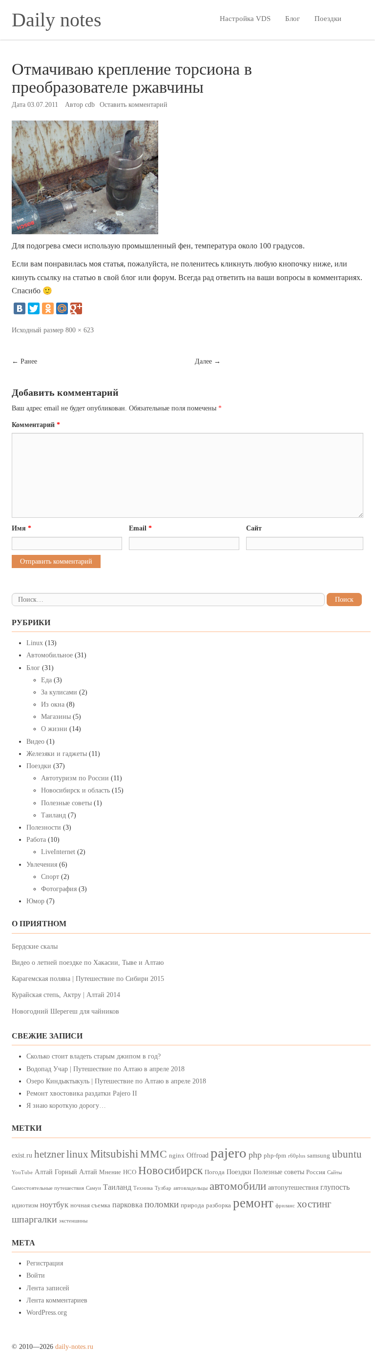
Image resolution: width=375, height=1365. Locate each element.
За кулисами (59, 692)
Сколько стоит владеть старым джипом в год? (93, 1056)
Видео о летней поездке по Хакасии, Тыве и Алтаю (88, 962)
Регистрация (44, 1263)
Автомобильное (49, 655)
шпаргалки (34, 1219)
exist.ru (22, 1155)
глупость (335, 1187)
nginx (177, 1155)
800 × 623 (79, 330)
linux (77, 1154)
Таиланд (53, 815)
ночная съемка (90, 1205)
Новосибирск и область (75, 790)
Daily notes (57, 20)
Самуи (93, 1188)
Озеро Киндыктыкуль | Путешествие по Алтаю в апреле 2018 (116, 1081)
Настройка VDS (245, 18)
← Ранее (24, 361)
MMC (153, 1154)
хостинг (314, 1204)
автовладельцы (190, 1188)
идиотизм (25, 1205)
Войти (35, 1275)
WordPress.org (46, 1312)
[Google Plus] (76, 308)
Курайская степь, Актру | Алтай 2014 (66, 994)
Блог (292, 18)
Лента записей (47, 1288)
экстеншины (73, 1220)
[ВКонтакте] (19, 308)
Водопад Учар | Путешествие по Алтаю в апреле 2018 (105, 1069)
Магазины (56, 716)
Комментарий (36, 424)
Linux (34, 643)
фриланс (285, 1205)
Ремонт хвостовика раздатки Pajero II (81, 1093)
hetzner (49, 1154)
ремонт (253, 1203)
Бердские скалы (35, 946)
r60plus (296, 1156)
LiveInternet (58, 852)
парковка (127, 1205)
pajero (228, 1153)
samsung (318, 1155)
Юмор (35, 901)
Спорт (50, 876)
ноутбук (54, 1204)
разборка (218, 1205)
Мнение (110, 1172)
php (255, 1155)
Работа (36, 839)
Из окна (52, 704)
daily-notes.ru (74, 1346)
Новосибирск (170, 1170)
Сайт (254, 528)
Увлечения (41, 864)
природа (192, 1205)
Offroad (197, 1155)
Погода (215, 1172)
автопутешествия (293, 1187)
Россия (315, 1172)
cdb (90, 104)
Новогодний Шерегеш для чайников (65, 1011)
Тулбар (163, 1188)
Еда (46, 680)
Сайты (334, 1172)
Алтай (44, 1172)
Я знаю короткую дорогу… (66, 1105)
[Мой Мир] (62, 308)
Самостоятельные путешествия (48, 1188)
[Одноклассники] (48, 308)
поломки (162, 1204)
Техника (143, 1188)
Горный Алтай (76, 1172)
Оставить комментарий (133, 104)
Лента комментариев (56, 1300)
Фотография (59, 889)
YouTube (22, 1172)
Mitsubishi (114, 1154)
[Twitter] (34, 308)
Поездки (327, 18)
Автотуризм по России (75, 778)
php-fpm (275, 1155)
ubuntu (347, 1154)
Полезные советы (66, 803)
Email (140, 528)
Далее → (208, 361)
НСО (129, 1172)
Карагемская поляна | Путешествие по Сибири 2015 (88, 978)
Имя (21, 528)
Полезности (43, 827)
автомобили (237, 1186)
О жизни (54, 729)
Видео (35, 741)
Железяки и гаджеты (56, 753)
